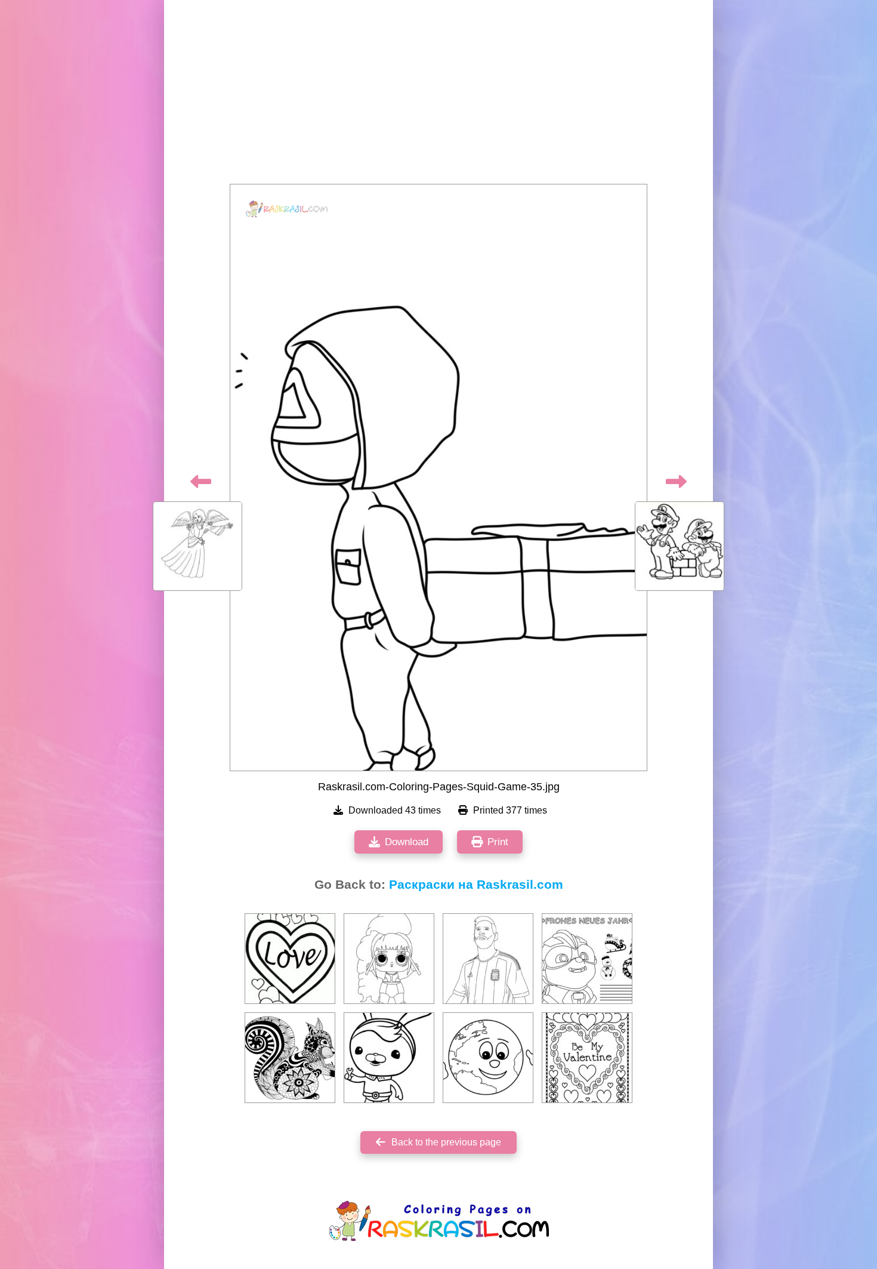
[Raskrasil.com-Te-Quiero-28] (290, 958)
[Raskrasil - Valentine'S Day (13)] (587, 1057)
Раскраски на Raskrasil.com (476, 884)
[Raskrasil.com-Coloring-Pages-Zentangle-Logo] (290, 1057)
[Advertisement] (438, 95)
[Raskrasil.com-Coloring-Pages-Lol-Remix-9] (389, 958)
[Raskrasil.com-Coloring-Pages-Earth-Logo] (488, 1057)
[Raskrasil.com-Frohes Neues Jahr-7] (587, 958)
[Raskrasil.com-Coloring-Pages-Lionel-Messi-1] (488, 958)
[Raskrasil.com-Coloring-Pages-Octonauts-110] (389, 1057)
